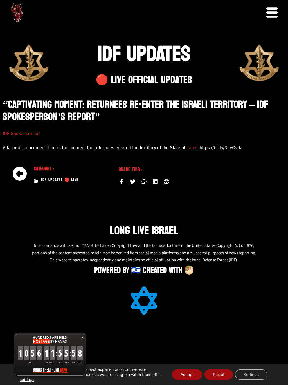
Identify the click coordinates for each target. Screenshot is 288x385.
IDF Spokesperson (21, 133)
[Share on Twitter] (133, 181)
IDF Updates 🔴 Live (59, 180)
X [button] (83, 337)
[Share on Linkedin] (155, 181)
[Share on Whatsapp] (144, 181)
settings (27, 379)
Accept (187, 374)
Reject (218, 374)
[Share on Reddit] (166, 181)
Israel (191, 147)
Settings (251, 374)
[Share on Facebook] (121, 181)
